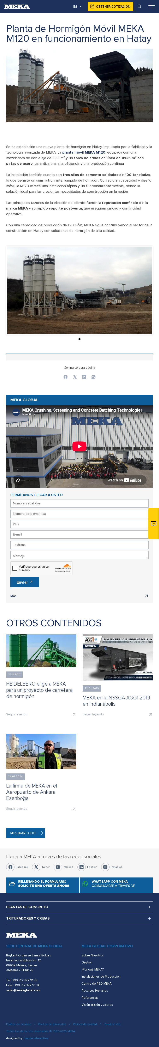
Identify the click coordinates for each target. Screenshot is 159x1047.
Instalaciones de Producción (101, 976)
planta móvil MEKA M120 (83, 152)
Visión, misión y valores (97, 1005)
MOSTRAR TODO (22, 833)
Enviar (23, 582)
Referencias (90, 998)
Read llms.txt (112, 1024)
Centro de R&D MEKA (97, 983)
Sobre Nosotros (93, 955)
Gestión (87, 962)
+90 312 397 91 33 (25, 980)
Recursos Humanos (95, 990)
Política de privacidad (52, 1024)
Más (13, 596)
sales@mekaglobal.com (23, 990)
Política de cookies (18, 1024)
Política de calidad (85, 1024)
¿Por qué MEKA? (93, 969)
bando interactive (36, 1038)
